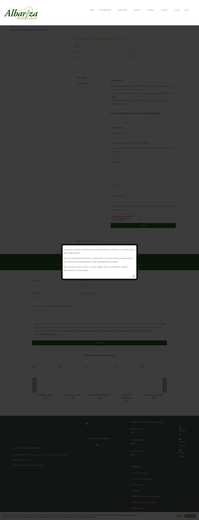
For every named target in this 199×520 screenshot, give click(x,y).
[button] (192, 10)
